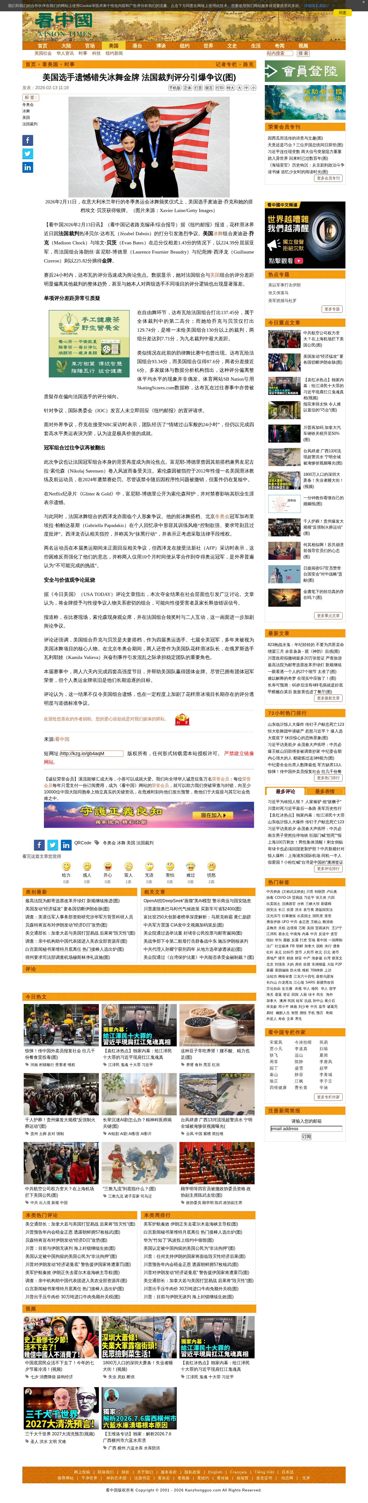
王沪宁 (337, 928)
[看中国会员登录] (305, 71)
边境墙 (292, 928)
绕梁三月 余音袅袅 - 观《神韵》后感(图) (304, 651)
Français (238, 1472)
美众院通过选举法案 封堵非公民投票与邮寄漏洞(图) (193, 933)
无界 (306, 1478)
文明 (53, 1441)
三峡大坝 (312, 904)
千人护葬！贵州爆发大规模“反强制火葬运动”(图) (323, 527)
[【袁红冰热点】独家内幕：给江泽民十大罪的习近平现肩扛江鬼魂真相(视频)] (139, 1007)
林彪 (293, 1007)
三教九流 (115, 1196)
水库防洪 (152, 1448)
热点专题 (279, 274)
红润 (216, 1065)
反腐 (294, 940)
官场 (90, 45)
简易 (324, 1042)
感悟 (303, 1013)
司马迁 (146, 1196)
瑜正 (274, 1081)
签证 (286, 994)
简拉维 (217, 1133)
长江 (281, 910)
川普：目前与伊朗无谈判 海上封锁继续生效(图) (70, 1248)
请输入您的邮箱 (306, 1121)
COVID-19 (283, 897)
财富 (298, 958)
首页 (42, 45)
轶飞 (274, 1055)
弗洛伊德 (273, 922)
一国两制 (335, 940)
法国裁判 (29, 124)
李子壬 (326, 1081)
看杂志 (164, 1478)
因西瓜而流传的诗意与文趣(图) (295, 138)
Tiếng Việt (264, 1472)
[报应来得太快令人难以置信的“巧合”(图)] (284, 404)
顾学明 (208, 1202)
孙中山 (318, 1001)
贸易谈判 (322, 928)
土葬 (43, 1133)
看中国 (66, 24)
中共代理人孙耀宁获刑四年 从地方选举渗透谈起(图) (193, 949)
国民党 (318, 916)
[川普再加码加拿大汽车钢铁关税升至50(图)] (284, 427)
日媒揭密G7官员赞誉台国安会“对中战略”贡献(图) (322, 574)
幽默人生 (283, 1013)
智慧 (294, 1013)
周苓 (274, 1061)
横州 (121, 1448)
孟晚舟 (271, 928)
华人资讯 (65, 53)
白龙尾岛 (285, 982)
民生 (321, 994)
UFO (285, 922)
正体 (187, 88)
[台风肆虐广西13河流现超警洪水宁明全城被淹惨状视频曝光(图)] (217, 1076)
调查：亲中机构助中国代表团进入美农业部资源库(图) (76, 941)
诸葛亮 (332, 1007)
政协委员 (193, 1202)
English (215, 1472)
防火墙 (295, 970)
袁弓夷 (308, 910)
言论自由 (273, 989)
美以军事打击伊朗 (284, 285)
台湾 (327, 958)
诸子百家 (132, 1196)
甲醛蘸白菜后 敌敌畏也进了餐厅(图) (300, 691)
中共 (34, 1202)
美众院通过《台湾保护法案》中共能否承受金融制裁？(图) (199, 957)
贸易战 (297, 897)
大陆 (66, 45)
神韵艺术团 (116, 1478)
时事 (83, 53)
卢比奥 (332, 892)
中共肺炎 (273, 892)
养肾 (190, 1065)
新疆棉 (326, 904)
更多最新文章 (328, 698)
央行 (328, 946)
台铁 (300, 904)
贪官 (334, 934)
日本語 (288, 1472)
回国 (294, 994)
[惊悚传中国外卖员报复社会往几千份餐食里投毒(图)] (61, 1007)
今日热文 (36, 996)
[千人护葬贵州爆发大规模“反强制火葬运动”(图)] (61, 1076)
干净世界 (89, 1478)
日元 (327, 952)
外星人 (271, 1019)
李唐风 (326, 1061)
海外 (330, 994)
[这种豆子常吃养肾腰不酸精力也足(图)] (217, 1007)
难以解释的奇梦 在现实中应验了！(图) (302, 678)
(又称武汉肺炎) (293, 892)
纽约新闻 (114, 53)
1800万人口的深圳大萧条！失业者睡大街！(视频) (323, 480)
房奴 (121, 1376)
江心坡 (299, 982)
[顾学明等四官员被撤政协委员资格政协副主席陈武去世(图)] (217, 1145)
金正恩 (304, 922)
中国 (198, 1133)
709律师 (316, 970)
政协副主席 (232, 1202)
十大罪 (135, 1065)
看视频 (184, 1478)
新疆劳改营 (325, 982)
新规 (55, 1202)
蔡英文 (337, 958)
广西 (112, 1448)
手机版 (174, 88)
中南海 (295, 934)
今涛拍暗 (303, 1042)
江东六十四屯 (304, 976)
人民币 (308, 952)
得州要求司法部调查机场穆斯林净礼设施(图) (67, 957)
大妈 (290, 964)
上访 (327, 970)
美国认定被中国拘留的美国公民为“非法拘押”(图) (71, 1256)
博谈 (161, 45)
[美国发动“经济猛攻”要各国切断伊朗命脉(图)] (284, 356)
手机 (311, 1013)
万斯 (301, 928)
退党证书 (264, 1478)
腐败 (286, 940)
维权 (71, 1065)
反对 (51, 1133)
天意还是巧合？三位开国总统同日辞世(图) (305, 145)
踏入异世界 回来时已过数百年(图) (298, 158)
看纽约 (203, 1478)
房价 (298, 964)
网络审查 (285, 976)
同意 (342, 13)
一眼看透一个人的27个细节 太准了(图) (302, 671)
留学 (332, 989)
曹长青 (301, 1087)
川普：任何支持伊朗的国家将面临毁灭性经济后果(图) (194, 1256)
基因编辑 (282, 970)
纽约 (185, 45)
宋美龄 (271, 1007)
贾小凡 (276, 1048)
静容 (299, 1074)
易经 (270, 1013)
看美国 (50, 64)
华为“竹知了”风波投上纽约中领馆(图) (179, 1240)
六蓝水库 (135, 1448)
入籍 (303, 994)
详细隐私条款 (315, 6)
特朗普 (320, 892)
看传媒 (223, 1478)
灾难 (62, 1441)
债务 (336, 946)
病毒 (269, 897)
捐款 (125, 1472)
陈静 (299, 1061)
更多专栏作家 (328, 1097)
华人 (306, 989)
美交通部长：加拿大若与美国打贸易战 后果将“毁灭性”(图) (80, 933)
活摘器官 (289, 904)
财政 (290, 958)
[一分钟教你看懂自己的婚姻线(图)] (284, 497)
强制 (60, 1133)
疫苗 (290, 910)
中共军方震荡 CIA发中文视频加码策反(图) (184, 925)
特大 (230, 88)
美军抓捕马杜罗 (282, 300)
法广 (269, 946)
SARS (310, 982)
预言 (320, 1013)
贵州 (34, 1133)
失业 (112, 1376)
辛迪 (324, 1087)
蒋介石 (330, 1001)
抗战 (307, 1001)
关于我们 (145, 1472)
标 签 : (31, 97)
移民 (314, 989)
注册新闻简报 (284, 1110)
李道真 (301, 1048)
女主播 (287, 989)
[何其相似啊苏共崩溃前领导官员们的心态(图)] (284, 544)
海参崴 (317, 958)
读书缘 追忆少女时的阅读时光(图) (298, 171)
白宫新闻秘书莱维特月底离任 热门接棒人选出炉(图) (74, 949)
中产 (306, 958)
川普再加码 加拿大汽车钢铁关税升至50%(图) (322, 433)
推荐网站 (66, 1478)
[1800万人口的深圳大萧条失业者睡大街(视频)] (139, 1319)
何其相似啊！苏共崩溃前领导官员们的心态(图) (323, 550)
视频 (303, 45)
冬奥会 (28, 104)
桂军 (299, 1001)
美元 (278, 952)
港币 (335, 952)
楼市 (281, 958)
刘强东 (280, 964)
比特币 (288, 952)
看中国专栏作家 (287, 1032)
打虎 (303, 940)
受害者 (61, 1065)
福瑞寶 (243, 1478)
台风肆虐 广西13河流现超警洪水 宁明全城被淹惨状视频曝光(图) (322, 457)
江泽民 (114, 1065)
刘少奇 (303, 1007)
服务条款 (169, 1472)
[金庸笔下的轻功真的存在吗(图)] (284, 591)
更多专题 (332, 309)
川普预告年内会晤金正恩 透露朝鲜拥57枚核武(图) (72, 1232)
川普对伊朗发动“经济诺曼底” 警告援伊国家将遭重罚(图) (78, 1264)
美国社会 (43, 53)
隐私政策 (193, 1472)
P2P (338, 964)
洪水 (44, 1441)
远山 (299, 1055)
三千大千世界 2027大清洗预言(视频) (60, 1434)
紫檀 (207, 1133)
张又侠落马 (278, 292)
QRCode (82, 843)
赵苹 (324, 1068)
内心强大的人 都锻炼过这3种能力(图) (301, 758)
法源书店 (142, 1478)
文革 (290, 1019)
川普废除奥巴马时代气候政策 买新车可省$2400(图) (192, 909)
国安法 (271, 910)
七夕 (34, 1376)
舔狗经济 (65, 1376)
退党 (327, 916)
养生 (298, 1019)
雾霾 (269, 970)
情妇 (269, 940)
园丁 (274, 1068)
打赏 (198, 88)
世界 (208, 45)
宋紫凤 (276, 1042)
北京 (269, 964)
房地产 (271, 958)
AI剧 (123, 1133)
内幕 (305, 934)
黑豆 (207, 1065)
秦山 (274, 1074)
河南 (34, 1065)
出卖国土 (273, 904)
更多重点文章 (328, 615)
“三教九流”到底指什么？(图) (129, 1188)
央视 (298, 989)
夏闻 (324, 1055)
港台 (137, 45)
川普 (309, 892)
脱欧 (319, 946)
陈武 (218, 1202)
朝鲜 (299, 946)
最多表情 (325, 791)
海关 (269, 994)
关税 (281, 928)
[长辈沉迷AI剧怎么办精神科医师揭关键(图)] (139, 1076)
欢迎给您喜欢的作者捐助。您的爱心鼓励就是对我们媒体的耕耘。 (106, 719)
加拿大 (309, 946)
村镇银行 (46, 1065)
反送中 (324, 934)
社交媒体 (282, 946)
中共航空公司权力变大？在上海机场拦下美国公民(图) (323, 339)
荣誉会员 (220, 779)
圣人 (34, 1441)
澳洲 (282, 1001)
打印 (220, 88)
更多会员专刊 (328, 178)
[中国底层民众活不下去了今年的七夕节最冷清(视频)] (61, 1319)
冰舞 (26, 111)
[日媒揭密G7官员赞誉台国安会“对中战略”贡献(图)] (284, 568)
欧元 (318, 952)
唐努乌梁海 (325, 976)
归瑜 (324, 1048)
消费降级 (48, 1376)
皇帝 (322, 1007)
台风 (190, 1133)
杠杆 (269, 952)
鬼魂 (124, 1065)
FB (292, 946)
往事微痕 (289, 916)
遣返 (278, 994)
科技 (96, 53)
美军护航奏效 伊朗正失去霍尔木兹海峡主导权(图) (72, 1272)
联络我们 (106, 1472)
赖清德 (327, 922)
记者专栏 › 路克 (235, 64)
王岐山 (316, 922)
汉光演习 (273, 916)
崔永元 (283, 934)
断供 (131, 1376)
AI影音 (134, 1133)
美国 (114, 45)
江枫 (299, 1081)
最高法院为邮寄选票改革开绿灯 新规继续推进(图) (72, 900)
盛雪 (299, 1068)
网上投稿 (82, 1472)
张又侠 (321, 897)
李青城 (326, 1074)
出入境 (44, 1202)
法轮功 (271, 976)
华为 (278, 940)
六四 (331, 897)
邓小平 (283, 1007)
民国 (291, 1001)
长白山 (271, 982)
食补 (198, 1065)
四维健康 (278, 1087)
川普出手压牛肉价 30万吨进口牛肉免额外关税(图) (72, 1296)
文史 (232, 45)
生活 (256, 45)
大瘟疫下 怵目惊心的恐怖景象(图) (298, 737)
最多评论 (285, 791)
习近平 (147, 1065)
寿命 (281, 1019)
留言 (209, 88)
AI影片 (146, 1133)
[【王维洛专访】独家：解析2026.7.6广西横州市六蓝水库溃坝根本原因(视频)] (139, 1390)
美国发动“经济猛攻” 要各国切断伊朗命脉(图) (67, 909)
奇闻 (279, 45)
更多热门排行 (328, 778)
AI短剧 (113, 1133)
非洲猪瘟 (319, 964)
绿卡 (311, 994)
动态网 (287, 1478)
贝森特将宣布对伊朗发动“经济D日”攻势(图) (66, 925)
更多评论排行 (328, 868)
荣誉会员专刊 (284, 127)
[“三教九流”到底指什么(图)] (139, 1145)
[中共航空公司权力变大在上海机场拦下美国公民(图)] (61, 1145)
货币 (298, 952)
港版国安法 (324, 910)
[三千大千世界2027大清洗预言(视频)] (61, 1390)
